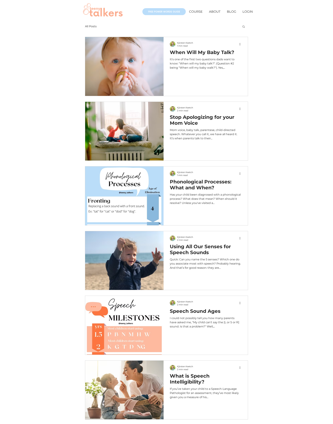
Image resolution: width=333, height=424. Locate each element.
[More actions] (241, 44)
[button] (164, 11)
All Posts (91, 26)
